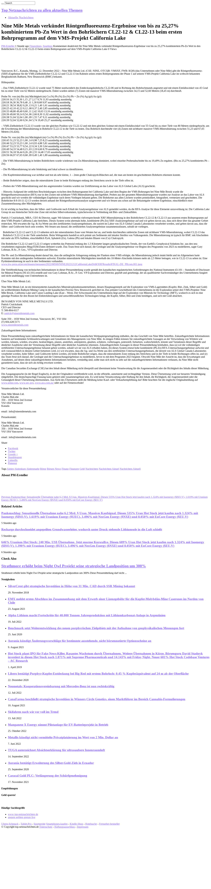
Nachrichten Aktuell (130, 468)
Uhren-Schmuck (9, 823)
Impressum (82, 826)
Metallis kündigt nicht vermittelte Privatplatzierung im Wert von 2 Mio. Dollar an (63, 737)
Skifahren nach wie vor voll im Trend (33, 712)
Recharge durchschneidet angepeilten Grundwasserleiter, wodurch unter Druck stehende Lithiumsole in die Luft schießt (81, 529)
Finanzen (74, 468)
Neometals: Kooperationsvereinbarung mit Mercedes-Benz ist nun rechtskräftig (61, 686)
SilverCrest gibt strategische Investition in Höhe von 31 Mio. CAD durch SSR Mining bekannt (71, 586)
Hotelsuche (91, 823)
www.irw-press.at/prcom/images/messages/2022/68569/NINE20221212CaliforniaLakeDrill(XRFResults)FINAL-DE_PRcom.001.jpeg (71, 264)
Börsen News (54, 468)
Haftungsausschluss (64, 826)
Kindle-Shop (76, 823)
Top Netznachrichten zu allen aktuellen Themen (41, 10)
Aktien (10, 468)
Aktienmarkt (32, 468)
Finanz (65, 468)
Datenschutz (45, 826)
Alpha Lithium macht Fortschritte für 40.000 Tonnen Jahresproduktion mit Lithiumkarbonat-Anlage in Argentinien (87, 615)
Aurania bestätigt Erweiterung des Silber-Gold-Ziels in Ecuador (51, 763)
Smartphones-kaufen (57, 823)
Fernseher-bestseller (109, 823)
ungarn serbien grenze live (21, 817)
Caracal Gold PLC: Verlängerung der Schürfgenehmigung (47, 775)
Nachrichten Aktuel (109, 468)
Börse (43, 468)
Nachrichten (91, 468)
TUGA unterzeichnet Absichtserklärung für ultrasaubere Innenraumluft (56, 750)
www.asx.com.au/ (44, 382)
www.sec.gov (26, 382)
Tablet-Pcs (26, 823)
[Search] (2, 3)
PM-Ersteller (8, 46)
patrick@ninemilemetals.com (19, 313)
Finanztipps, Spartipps (41, 46)
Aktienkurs (20, 468)
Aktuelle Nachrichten (20, 17)
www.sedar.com (9, 382)
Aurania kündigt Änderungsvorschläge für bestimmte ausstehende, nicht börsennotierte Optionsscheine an (79, 641)
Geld (82, 468)
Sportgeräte (39, 823)
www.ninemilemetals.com (14, 324)
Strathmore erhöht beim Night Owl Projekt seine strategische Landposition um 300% (73, 566)
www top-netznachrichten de (23, 814)
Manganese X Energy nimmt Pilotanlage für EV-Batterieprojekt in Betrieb (58, 724)
